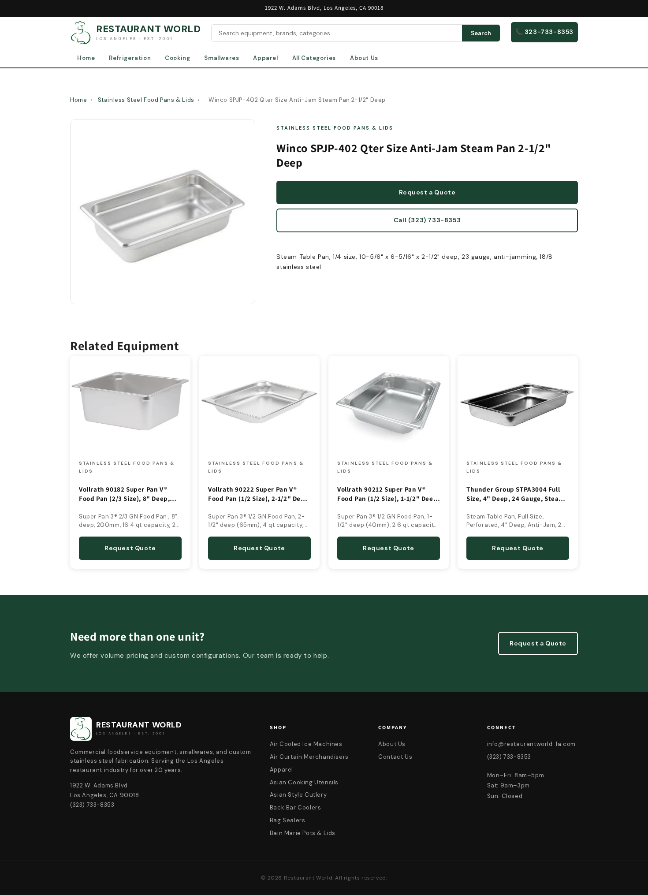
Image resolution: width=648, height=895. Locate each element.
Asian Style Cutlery (298, 794)
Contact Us (395, 757)
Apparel (265, 58)
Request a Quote (427, 192)
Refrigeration (130, 58)
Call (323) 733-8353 (427, 220)
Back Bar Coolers (295, 807)
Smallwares (221, 58)
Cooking (177, 58)
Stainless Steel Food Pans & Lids (146, 100)
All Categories (314, 58)
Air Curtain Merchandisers (309, 757)
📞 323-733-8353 (544, 32)
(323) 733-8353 (509, 757)
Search (481, 33)
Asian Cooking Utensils (304, 782)
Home (86, 58)
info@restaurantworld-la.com (531, 744)
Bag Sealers (287, 820)
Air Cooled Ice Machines (306, 744)
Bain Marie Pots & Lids (302, 833)
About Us (364, 58)
